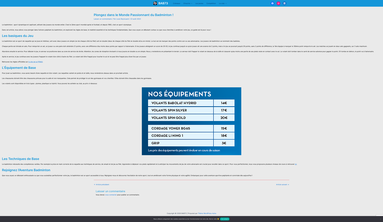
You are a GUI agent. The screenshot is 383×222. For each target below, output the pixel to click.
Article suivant (282, 184)
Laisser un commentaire (103, 19)
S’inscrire (186, 3)
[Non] (381, 219)
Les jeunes (199, 3)
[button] (191, 3)
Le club (222, 3)
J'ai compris (225, 219)
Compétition (211, 3)
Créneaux (176, 3)
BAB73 (163, 3)
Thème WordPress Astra (207, 213)
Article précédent (101, 184)
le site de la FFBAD (35, 62)
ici (296, 164)
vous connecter (111, 195)
